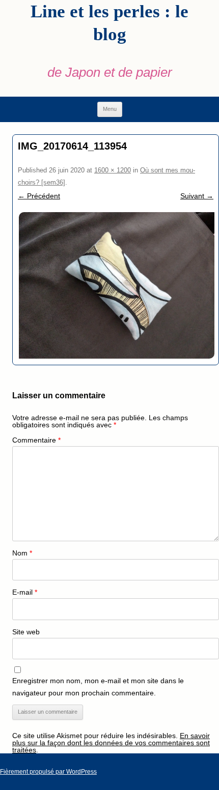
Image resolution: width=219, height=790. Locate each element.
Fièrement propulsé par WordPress (48, 771)
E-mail (24, 592)
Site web (26, 632)
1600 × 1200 (112, 170)
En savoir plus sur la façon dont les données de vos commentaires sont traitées (111, 743)
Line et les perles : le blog (109, 23)
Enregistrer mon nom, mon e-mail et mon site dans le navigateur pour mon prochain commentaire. (98, 687)
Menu (110, 109)
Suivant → (196, 196)
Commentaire (36, 440)
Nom (22, 553)
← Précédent (39, 196)
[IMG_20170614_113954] (115, 285)
